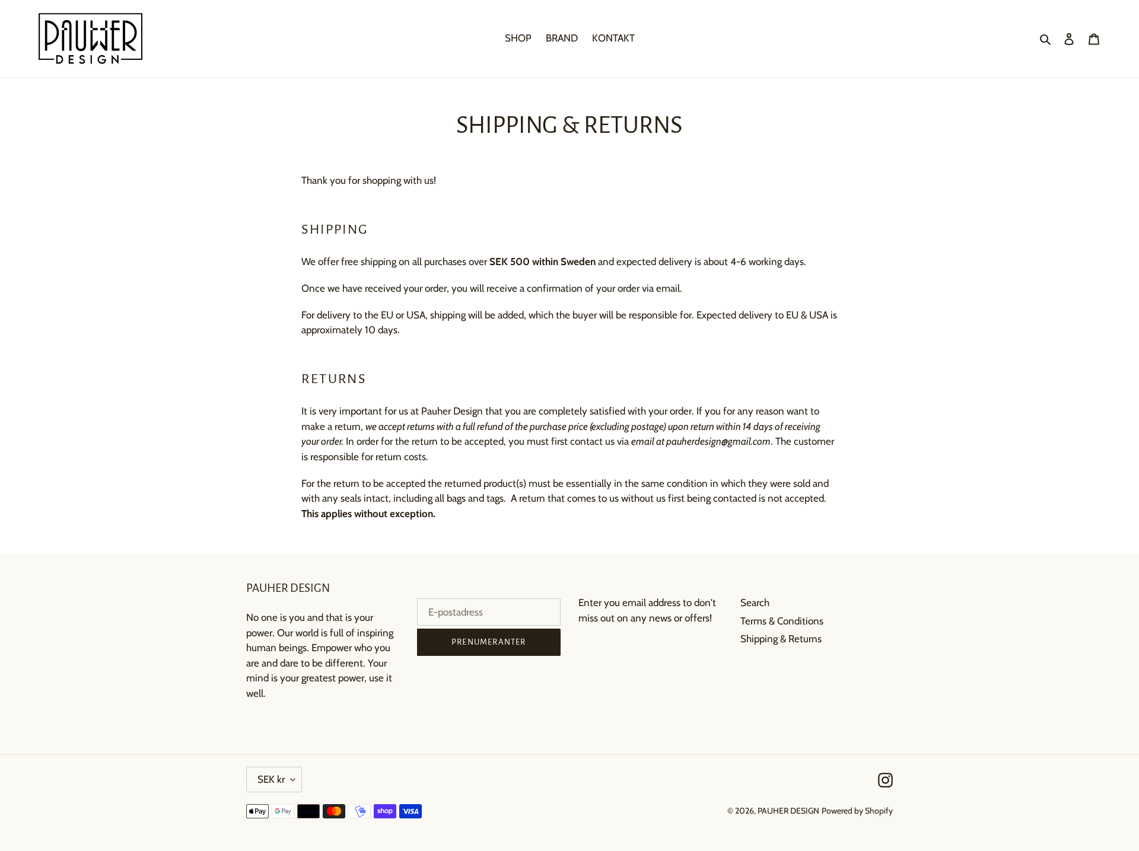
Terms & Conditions (781, 621)
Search (754, 602)
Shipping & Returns (781, 639)
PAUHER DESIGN (788, 810)
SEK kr (271, 779)
